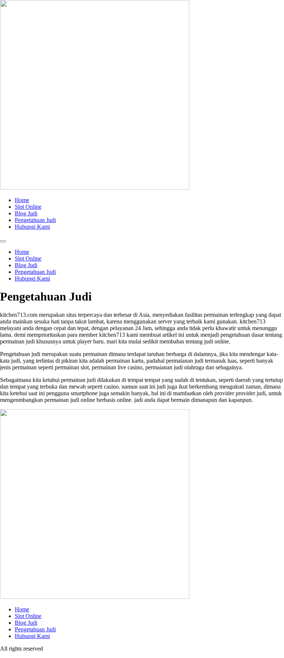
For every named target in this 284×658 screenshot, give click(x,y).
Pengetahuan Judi (35, 220)
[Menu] (3, 241)
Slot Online (28, 207)
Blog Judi (26, 213)
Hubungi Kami (32, 227)
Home (22, 200)
